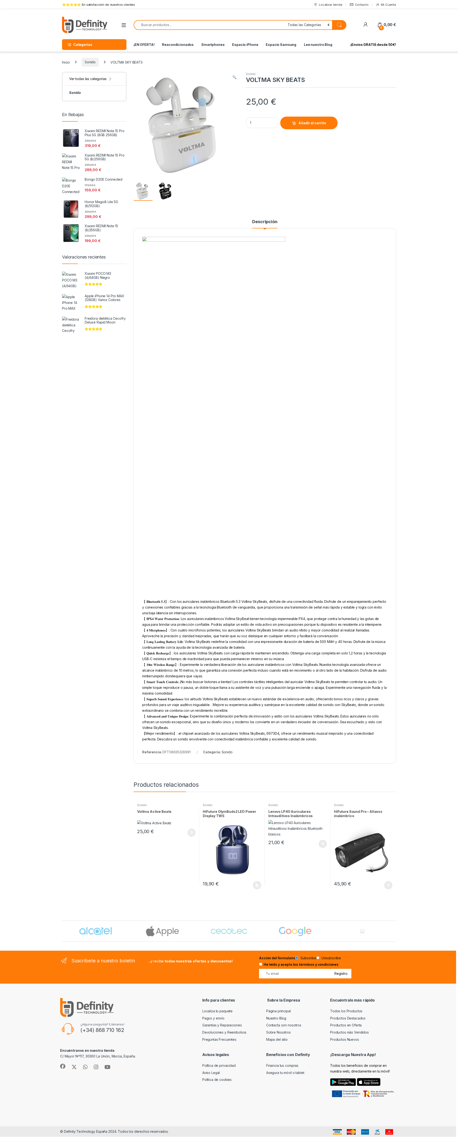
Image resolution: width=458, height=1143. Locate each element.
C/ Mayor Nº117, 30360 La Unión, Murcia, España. (97, 1056)
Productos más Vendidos (349, 1032)
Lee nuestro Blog (318, 45)
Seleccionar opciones (252, 885)
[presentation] (395, 931)
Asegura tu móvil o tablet (285, 1073)
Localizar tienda (330, 4)
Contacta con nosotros (283, 1025)
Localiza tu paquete (217, 1011)
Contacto (362, 4)
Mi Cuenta (388, 4)
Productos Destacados (347, 1018)
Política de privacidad (219, 1065)
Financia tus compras (282, 1065)
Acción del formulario (277, 958)
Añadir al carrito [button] (191, 833)
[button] (234, 77)
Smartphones (212, 45)
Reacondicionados (178, 45)
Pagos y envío (213, 1018)
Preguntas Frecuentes (219, 1039)
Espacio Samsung (281, 45)
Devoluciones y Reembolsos (224, 1032)
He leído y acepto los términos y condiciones (301, 964)
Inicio (66, 62)
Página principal (278, 1011)
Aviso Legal (211, 1073)
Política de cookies (217, 1080)
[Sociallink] (62, 1066)
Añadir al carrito (312, 123)
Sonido (90, 62)
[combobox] (209, 25)
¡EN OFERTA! (144, 45)
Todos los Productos (346, 1011)
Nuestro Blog (276, 1018)
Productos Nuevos (344, 1039)
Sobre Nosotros (278, 1032)
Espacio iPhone (245, 45)
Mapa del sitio (277, 1039)
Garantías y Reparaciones (222, 1025)
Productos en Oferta (346, 1025)
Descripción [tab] (264, 222)
